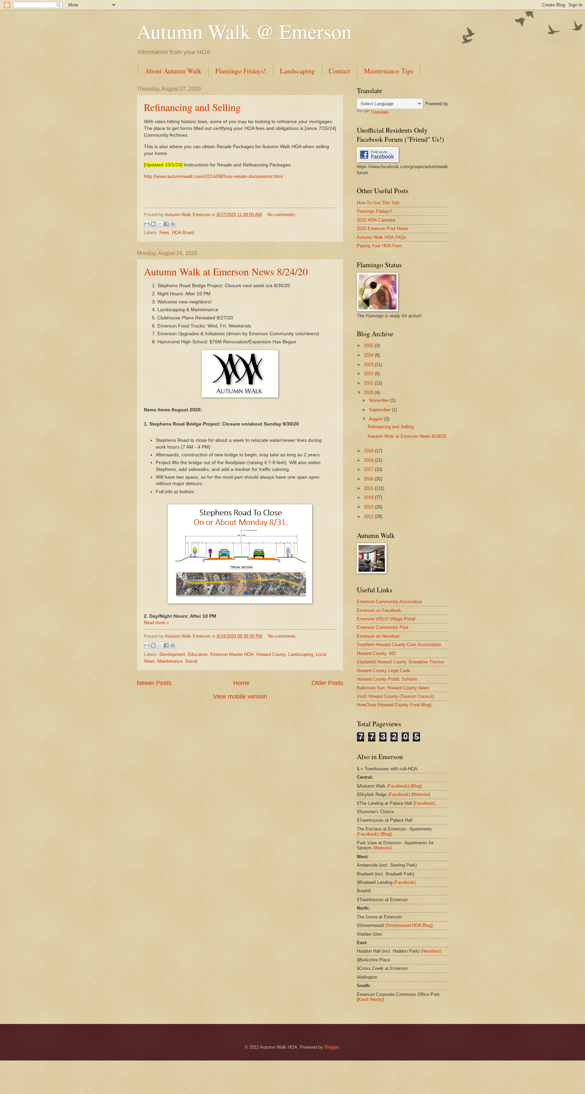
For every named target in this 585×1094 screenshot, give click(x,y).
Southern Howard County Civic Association (399, 644)
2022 (369, 373)
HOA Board (183, 232)
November (379, 400)
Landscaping (297, 70)
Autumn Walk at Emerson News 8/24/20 (226, 271)
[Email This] (147, 224)
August (376, 418)
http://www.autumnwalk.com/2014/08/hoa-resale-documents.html (213, 176)
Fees (164, 232)
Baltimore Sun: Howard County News (393, 687)
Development (172, 654)
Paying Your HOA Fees (379, 245)
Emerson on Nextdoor (378, 636)
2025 (369, 345)
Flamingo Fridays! (240, 70)
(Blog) (416, 786)
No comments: (281, 214)
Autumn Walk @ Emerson (244, 31)
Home (241, 683)
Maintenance (169, 661)
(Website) (382, 847)
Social (191, 661)
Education (198, 654)
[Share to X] (159, 224)
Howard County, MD (376, 653)
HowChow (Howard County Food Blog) (394, 704)
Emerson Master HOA (232, 654)
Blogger (331, 1047)
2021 (369, 383)
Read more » (156, 622)
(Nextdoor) (431, 951)
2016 (369, 478)
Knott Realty (370, 999)
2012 (369, 516)
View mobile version (240, 696)
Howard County (271, 654)
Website (421, 794)
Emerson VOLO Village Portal (386, 618)
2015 (369, 488)
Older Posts (327, 683)
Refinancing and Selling (192, 107)
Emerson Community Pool (382, 627)
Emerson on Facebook (379, 610)
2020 (369, 392)
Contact (339, 70)
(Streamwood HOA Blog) (409, 925)
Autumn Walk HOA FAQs (381, 237)
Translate (379, 112)
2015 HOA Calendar (376, 220)
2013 (369, 506)
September (380, 409)
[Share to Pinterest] (172, 224)
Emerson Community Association (389, 601)
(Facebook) (398, 786)
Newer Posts (154, 683)
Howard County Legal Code (383, 670)
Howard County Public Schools (387, 679)
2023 (369, 364)
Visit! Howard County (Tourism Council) (395, 696)
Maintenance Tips (388, 70)
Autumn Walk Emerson (188, 214)
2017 (369, 469)
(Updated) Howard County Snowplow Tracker (400, 661)
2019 (369, 450)
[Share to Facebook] (166, 224)
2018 (369, 460)
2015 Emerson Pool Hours (382, 228)
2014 (369, 497)
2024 (369, 355)
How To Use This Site (378, 202)
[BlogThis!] (153, 224)
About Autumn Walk (173, 70)
